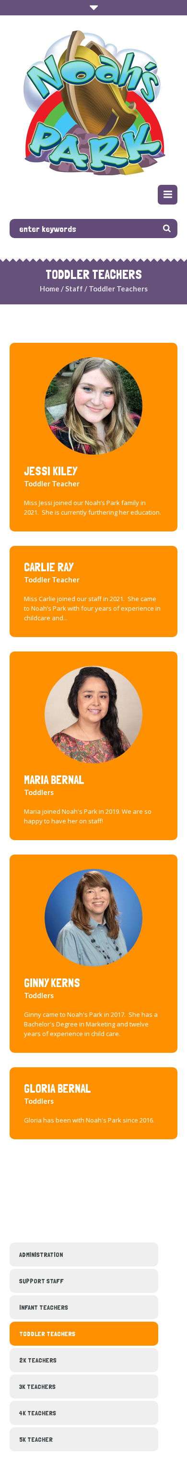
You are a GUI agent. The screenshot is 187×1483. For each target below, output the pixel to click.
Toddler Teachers (47, 1334)
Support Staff (41, 1281)
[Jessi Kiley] (93, 404)
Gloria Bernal (57, 1089)
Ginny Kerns (52, 983)
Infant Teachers (43, 1307)
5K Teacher (36, 1439)
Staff (74, 288)
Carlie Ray (48, 567)
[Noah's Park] (93, 101)
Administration (41, 1254)
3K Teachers (37, 1386)
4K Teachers (37, 1413)
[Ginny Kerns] (93, 916)
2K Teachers (38, 1360)
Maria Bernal (54, 780)
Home (49, 288)
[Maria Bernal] (93, 713)
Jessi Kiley (50, 471)
